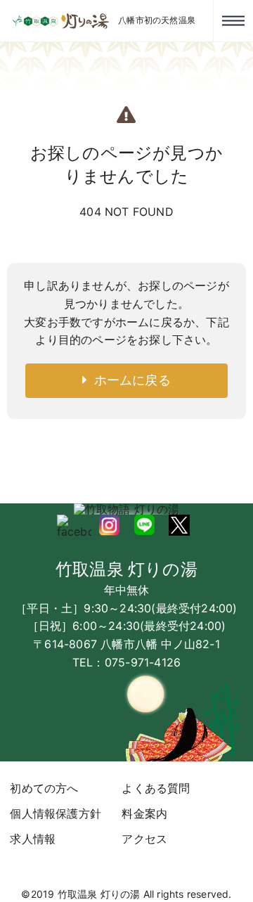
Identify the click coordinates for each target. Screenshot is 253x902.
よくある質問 (156, 788)
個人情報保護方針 (55, 813)
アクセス (144, 839)
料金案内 (144, 813)
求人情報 (33, 839)
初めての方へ (44, 788)
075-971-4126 (143, 662)
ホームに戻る (128, 380)
